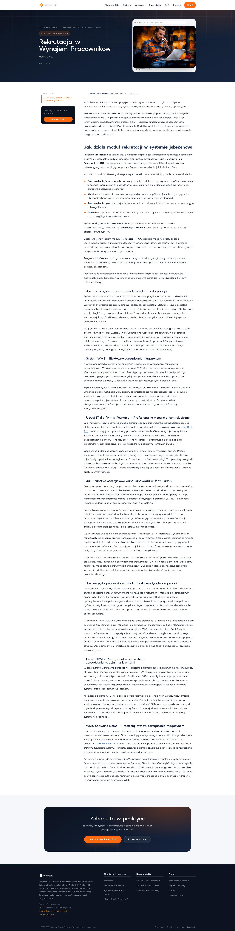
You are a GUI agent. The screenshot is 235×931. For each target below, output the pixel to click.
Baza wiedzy (155, 5)
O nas (171, 890)
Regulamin (191, 927)
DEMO (190, 5)
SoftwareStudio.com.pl (179, 880)
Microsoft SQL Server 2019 (116, 899)
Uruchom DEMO (58, 119)
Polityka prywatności (175, 927)
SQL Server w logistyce (48, 27)
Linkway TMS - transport (148, 880)
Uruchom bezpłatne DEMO (103, 839)
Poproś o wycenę (137, 839)
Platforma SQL (112, 5)
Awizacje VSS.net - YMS (147, 885)
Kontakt (177, 5)
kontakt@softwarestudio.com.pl (53, 911)
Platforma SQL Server (114, 885)
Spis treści (108, 880)
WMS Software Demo (107, 743)
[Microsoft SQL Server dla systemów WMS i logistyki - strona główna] (48, 5)
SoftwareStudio (65, 27)
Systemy (127, 5)
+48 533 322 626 (46, 914)
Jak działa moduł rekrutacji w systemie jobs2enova (57, 99)
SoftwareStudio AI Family (147, 890)
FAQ (167, 5)
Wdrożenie (140, 5)
